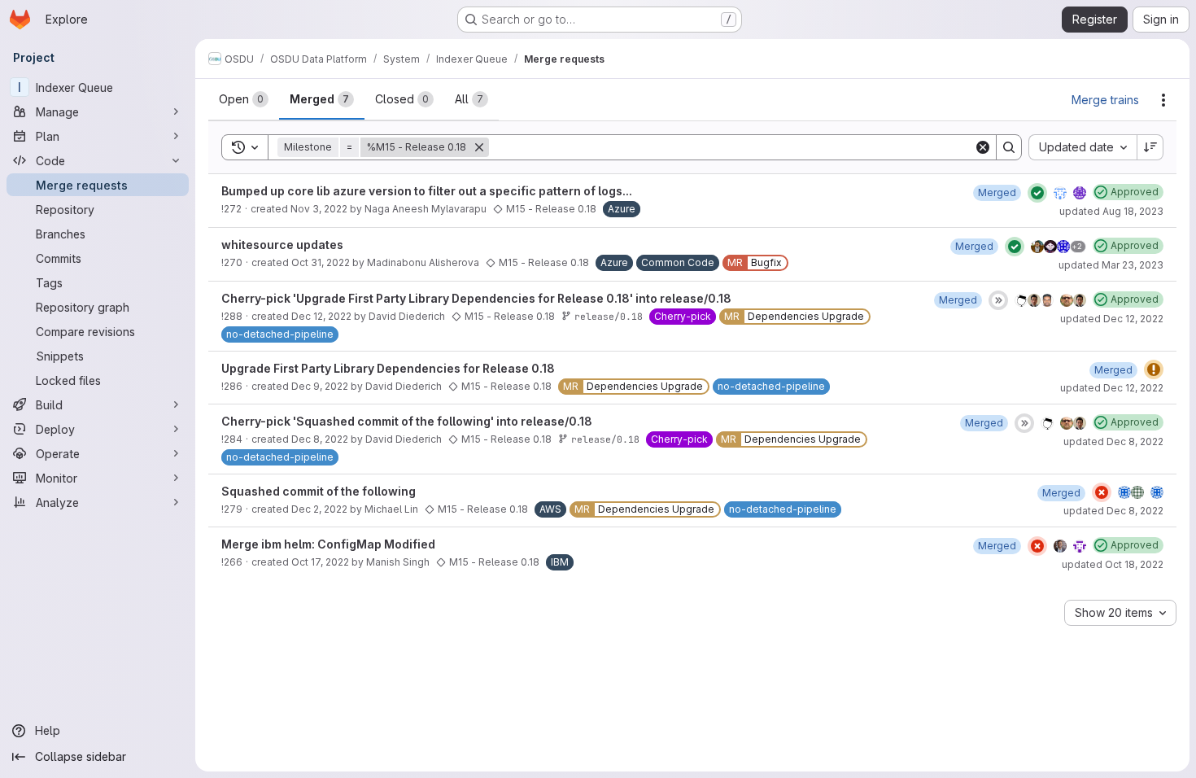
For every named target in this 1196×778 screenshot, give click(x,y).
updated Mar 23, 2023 (1111, 265)
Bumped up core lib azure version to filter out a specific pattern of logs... (426, 191)
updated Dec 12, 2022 (1111, 319)
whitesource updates (282, 244)
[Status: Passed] (1037, 193)
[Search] (1009, 147)
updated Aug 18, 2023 (1111, 211)
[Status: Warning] (1153, 369)
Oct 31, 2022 (320, 262)
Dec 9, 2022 (319, 386)
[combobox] (1082, 147)
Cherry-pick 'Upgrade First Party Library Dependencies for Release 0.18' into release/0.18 (476, 298)
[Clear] (983, 147)
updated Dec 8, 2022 (1113, 441)
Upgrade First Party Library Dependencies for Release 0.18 (388, 368)
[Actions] (1163, 100)
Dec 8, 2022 (319, 439)
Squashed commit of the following (318, 491)
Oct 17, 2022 (320, 562)
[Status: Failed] (1101, 492)
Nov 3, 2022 (318, 209)
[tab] (243, 99)
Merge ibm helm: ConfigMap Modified (328, 544)
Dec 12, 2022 (321, 316)
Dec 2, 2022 (319, 509)
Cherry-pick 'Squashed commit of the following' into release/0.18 (406, 421)
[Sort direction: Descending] (1150, 147)
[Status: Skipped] (998, 300)
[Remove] (479, 147)
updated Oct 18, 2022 (1112, 564)
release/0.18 (608, 316)
